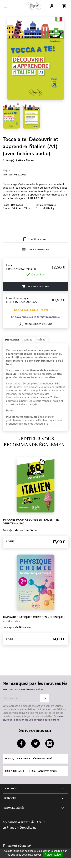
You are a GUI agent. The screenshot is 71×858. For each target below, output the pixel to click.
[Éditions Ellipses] (34, 6)
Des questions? (28, 758)
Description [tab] (12, 339)
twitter (35, 743)
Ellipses (7, 170)
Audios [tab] (28, 339)
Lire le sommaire (38, 249)
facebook (21, 743)
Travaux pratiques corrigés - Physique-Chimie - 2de (34, 619)
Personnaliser (53, 854)
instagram (49, 743)
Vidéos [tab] (41, 339)
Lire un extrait (38, 239)
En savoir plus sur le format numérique (35, 317)
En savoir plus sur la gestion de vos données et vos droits (33, 718)
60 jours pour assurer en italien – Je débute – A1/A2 (31, 521)
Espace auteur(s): (31, 770)
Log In (52, 6)
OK (44, 698)
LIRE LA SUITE (36, 198)
